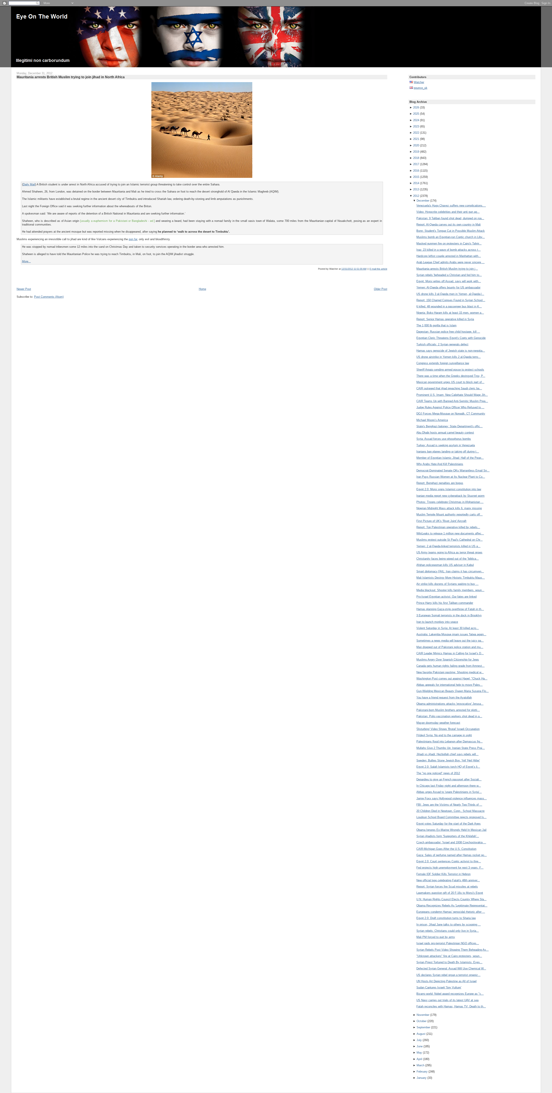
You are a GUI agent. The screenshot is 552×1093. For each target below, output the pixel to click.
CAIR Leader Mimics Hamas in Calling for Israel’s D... (450, 653)
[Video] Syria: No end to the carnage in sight (444, 735)
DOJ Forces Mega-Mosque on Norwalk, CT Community (450, 413)
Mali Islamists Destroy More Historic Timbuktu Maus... (450, 577)
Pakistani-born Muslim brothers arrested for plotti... (448, 710)
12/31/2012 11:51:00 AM (353, 269)
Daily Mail (29, 184)
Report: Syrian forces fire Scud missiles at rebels (447, 886)
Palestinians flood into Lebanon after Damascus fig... (449, 741)
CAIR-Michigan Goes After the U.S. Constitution (446, 848)
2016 (416, 170)
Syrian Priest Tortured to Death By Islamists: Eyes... (449, 962)
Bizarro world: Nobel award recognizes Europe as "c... (450, 993)
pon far (133, 239)
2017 (416, 164)
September (423, 1027)
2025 (416, 113)
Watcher (419, 82)
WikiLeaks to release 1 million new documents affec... (450, 533)
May (419, 1052)
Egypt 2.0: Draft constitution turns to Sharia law (446, 918)
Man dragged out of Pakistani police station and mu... (449, 647)
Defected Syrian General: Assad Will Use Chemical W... (451, 968)
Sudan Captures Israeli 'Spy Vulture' (438, 987)
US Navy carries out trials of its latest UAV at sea (447, 1000)
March (420, 1065)
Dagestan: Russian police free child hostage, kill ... (448, 331)
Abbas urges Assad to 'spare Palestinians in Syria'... (449, 792)
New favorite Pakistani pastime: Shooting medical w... (450, 672)
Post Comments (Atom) (49, 296)
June (420, 1046)
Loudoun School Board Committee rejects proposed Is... (451, 817)
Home (202, 289)
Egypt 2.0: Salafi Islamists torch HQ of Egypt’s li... (448, 766)
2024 (416, 120)
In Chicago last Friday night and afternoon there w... (448, 785)
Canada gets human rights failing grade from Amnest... (450, 665)
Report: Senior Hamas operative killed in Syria (445, 319)
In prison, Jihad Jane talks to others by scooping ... (448, 924)
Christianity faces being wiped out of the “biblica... (447, 558)
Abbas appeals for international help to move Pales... (449, 684)
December (423, 200)
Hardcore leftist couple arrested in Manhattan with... (448, 256)
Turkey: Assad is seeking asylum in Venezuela (445, 445)
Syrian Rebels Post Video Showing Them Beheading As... (452, 949)
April (419, 1059)
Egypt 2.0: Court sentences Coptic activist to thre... (448, 861)
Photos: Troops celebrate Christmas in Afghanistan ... (449, 502)
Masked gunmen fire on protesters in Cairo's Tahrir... (448, 243)
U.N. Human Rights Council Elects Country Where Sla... (451, 899)
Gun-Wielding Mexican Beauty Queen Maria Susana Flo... (452, 691)
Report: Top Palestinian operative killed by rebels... (448, 527)
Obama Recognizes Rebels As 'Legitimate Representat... (451, 905)
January (422, 1077)
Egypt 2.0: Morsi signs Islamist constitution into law (448, 489)
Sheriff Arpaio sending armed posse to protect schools (450, 369)
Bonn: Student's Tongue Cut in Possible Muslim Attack (450, 230)
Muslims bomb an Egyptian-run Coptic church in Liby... (450, 237)
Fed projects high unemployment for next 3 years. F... (449, 867)
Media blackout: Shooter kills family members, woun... (450, 590)
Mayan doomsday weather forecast (438, 722)
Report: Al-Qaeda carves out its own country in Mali (448, 224)
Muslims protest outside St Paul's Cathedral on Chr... (449, 539)
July (419, 1040)
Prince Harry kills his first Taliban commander (444, 602)
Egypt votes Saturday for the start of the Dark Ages (448, 823)
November (423, 1014)
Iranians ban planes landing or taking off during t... (447, 451)
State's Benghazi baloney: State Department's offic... (449, 426)
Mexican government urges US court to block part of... (450, 382)
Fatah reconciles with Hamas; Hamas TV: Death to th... (451, 1006)
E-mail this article (378, 269)
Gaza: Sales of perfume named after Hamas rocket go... (451, 855)
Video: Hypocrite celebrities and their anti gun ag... (448, 211)
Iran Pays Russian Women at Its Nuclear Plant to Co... (450, 476)
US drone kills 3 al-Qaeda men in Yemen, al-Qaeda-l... (450, 294)
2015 (416, 177)
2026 (416, 107)
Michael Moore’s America (432, 420)
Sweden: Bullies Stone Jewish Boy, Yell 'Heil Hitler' (448, 760)
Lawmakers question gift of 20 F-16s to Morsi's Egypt (449, 892)
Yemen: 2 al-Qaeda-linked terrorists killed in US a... (448, 546)
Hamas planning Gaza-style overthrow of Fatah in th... (450, 609)
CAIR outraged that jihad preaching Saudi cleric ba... (449, 388)
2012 (416, 195)
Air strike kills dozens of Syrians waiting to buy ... (447, 584)
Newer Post (24, 289)
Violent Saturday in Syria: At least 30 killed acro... (447, 628)
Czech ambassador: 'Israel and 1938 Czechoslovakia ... (451, 842)
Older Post (380, 289)
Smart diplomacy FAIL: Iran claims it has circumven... (450, 571)
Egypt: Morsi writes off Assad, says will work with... (448, 281)
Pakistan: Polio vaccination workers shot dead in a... (449, 716)
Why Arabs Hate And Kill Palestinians (439, 464)
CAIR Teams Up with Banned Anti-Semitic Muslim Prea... (452, 401)
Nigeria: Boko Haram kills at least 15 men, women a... (450, 312)
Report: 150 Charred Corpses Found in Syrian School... (450, 300)
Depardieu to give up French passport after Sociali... (448, 779)
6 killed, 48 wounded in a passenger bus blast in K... (449, 306)
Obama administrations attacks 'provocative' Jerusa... (449, 703)
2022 (416, 132)
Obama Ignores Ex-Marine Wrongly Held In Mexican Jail (451, 829)
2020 (416, 145)
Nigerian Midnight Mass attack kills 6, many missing (449, 508)
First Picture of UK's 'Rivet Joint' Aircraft (441, 521)
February (422, 1071)
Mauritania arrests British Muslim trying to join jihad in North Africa (71, 77)
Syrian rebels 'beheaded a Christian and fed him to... (449, 275)
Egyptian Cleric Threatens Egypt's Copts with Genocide (451, 338)
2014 (416, 183)
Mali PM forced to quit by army (435, 937)
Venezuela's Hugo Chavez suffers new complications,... (451, 205)
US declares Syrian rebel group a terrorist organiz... (448, 975)
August (421, 1033)
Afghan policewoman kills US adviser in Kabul (445, 565)
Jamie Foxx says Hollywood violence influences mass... (451, 798)
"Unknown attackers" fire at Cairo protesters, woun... (449, 956)
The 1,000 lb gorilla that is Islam (436, 325)
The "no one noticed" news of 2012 (438, 773)
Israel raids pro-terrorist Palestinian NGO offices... (447, 943)
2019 (416, 151)
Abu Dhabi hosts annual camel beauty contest (445, 432)
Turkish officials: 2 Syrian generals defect (442, 344)
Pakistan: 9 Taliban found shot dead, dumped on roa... (450, 218)
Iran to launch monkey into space (437, 621)
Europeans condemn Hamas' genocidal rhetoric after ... (450, 911)
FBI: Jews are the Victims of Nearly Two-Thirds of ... (449, 804)
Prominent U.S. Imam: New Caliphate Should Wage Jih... (452, 394)
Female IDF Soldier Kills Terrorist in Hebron (443, 874)
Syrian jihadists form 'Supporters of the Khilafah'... (447, 836)
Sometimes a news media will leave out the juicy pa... (450, 640)
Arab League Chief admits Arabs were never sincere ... (450, 262)
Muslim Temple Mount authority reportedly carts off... (449, 514)
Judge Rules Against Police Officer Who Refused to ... (450, 407)
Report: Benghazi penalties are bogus (439, 483)
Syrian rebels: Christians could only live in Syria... (447, 930)
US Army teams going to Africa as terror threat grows (449, 552)
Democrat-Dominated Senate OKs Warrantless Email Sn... (452, 470)
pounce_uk (420, 87)
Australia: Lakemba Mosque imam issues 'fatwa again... (451, 634)
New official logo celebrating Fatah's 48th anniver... (448, 880)
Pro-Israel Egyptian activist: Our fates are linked (446, 596)
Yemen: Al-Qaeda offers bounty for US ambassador (448, 287)
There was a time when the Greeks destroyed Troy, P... (450, 375)
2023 (416, 126)
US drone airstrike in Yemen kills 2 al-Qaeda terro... (448, 357)
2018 (416, 158)
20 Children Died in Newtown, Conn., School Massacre (450, 811)
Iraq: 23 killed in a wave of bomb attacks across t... (448, 249)
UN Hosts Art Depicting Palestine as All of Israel (446, 981)
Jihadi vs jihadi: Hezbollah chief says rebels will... (447, 754)
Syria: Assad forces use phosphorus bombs (443, 438)
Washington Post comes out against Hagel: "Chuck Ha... (451, 678)
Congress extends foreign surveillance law (442, 363)
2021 (416, 139)
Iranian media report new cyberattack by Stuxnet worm (450, 495)
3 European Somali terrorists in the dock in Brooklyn (448, 615)
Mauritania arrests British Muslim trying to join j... (447, 268)
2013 (416, 189)
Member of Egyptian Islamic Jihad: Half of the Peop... (450, 457)
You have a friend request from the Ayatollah (444, 697)
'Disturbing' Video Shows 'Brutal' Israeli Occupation (448, 729)
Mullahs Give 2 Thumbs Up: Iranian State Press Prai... (450, 748)
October (422, 1021)
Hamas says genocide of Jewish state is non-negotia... (450, 350)
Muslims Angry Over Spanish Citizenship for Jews (447, 659)
